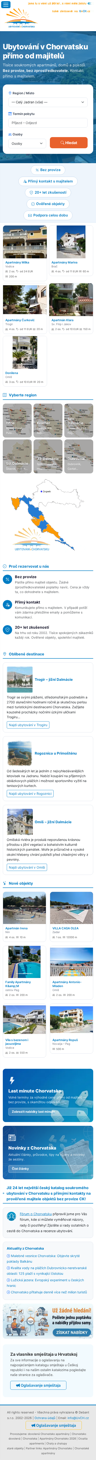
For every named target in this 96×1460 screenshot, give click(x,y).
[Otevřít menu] (5, 4)
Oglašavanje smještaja (41, 1385)
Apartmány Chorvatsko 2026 (58, 1438)
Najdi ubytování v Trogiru (28, 725)
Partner (30, 1448)
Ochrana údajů (44, 1418)
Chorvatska (30, 1438)
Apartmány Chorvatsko (57, 1448)
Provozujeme (18, 1434)
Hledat (71, 142)
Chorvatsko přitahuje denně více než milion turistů (49, 1292)
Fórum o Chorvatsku (36, 1214)
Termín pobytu (23, 114)
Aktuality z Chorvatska (25, 1248)
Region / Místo (23, 93)
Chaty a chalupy (56, 1443)
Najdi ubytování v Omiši (27, 867)
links (39, 1448)
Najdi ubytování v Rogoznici (30, 794)
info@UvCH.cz (78, 1418)
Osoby (18, 134)
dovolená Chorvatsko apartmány (48, 1434)
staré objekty (15, 1448)
